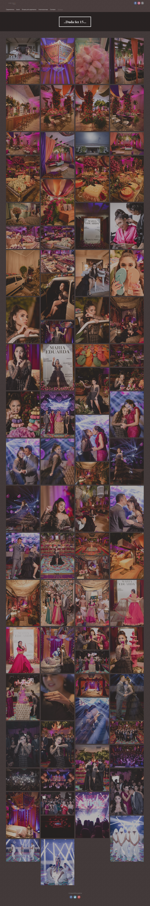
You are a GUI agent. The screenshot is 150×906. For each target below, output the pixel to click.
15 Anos (60, 9)
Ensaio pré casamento (29, 9)
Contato (52, 9)
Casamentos (10, 9)
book (18, 9)
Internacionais (43, 9)
